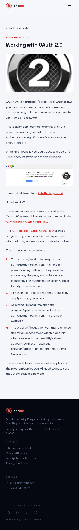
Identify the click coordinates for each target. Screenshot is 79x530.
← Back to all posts (17, 28)
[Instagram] (18, 512)
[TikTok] (27, 512)
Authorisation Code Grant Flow (27, 222)
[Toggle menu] (69, 6)
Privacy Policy (13, 519)
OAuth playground (50, 193)
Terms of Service (32, 519)
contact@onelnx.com (22, 482)
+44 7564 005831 (20, 488)
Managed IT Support (17, 453)
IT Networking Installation (20, 448)
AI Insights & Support (18, 463)
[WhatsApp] (35, 512)
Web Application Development (23, 458)
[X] (9, 512)
